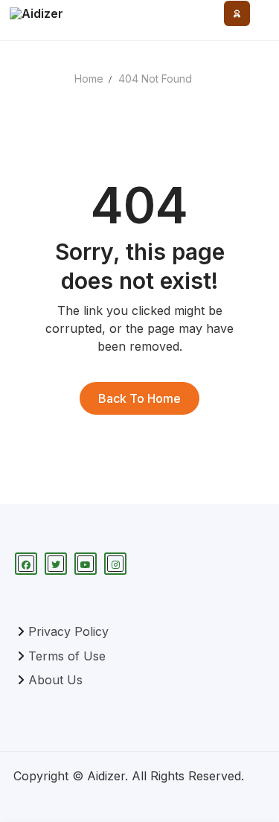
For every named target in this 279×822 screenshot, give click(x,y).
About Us (55, 679)
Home (88, 78)
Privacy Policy (68, 631)
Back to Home (139, 398)
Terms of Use (67, 656)
